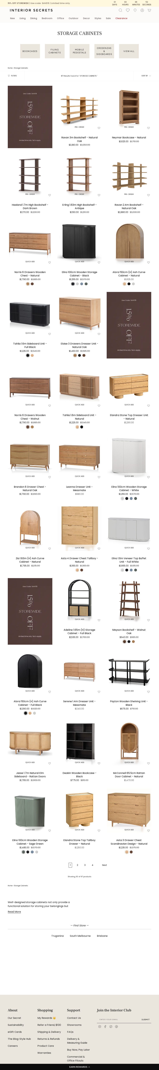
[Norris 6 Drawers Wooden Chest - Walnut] (30, 385)
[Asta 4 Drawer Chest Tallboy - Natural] (79, 528)
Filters (14, 76)
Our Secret (14, 1018)
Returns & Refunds (48, 1039)
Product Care (45, 1046)
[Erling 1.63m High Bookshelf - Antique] (79, 175)
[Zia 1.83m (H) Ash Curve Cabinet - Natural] (30, 528)
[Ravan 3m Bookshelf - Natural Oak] (79, 108)
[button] (79, 1067)
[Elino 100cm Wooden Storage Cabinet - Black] (79, 242)
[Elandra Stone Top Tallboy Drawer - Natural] (79, 810)
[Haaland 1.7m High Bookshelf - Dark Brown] (30, 175)
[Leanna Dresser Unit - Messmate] (79, 457)
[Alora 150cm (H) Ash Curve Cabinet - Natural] (129, 242)
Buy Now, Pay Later (78, 1050)
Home (10, 68)
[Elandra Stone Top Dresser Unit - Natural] (129, 385)
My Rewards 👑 (46, 1018)
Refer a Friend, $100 (49, 1025)
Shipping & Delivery (49, 1032)
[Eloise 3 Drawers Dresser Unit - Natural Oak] (79, 314)
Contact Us (74, 1018)
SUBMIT (146, 1019)
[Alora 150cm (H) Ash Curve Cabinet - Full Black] (30, 672)
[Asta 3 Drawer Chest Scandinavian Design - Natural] (129, 810)
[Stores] (135, 10)
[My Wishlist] (128, 10)
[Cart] (149, 10)
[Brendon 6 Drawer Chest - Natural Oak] (30, 457)
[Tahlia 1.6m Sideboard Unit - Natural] (79, 385)
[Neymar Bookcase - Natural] (129, 108)
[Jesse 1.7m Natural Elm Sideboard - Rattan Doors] (30, 743)
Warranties (44, 1053)
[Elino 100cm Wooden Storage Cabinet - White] (129, 457)
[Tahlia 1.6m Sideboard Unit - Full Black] (30, 314)
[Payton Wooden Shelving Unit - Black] (129, 672)
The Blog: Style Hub (19, 1039)
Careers (13, 1046)
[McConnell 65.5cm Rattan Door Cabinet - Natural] (129, 743)
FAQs (70, 1032)
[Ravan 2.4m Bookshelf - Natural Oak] (129, 175)
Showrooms (74, 1025)
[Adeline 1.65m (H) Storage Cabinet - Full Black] (79, 600)
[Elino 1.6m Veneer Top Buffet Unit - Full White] (129, 528)
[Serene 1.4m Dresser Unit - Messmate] (79, 672)
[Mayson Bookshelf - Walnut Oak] (129, 600)
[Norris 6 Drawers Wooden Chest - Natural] (30, 242)
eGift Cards (15, 1032)
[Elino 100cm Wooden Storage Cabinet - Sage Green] (30, 810)
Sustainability (16, 1025)
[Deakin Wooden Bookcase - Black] (79, 743)
